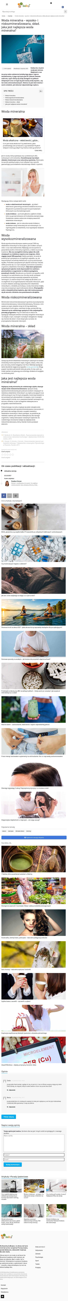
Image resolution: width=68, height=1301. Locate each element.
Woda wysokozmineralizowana (14, 98)
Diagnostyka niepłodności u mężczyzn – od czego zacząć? (20, 820)
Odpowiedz (12, 1090)
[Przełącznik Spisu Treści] (40, 91)
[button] (7, 4)
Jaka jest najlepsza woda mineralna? (16, 104)
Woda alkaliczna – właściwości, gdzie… (21, 140)
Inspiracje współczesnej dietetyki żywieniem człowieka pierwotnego (24, 1033)
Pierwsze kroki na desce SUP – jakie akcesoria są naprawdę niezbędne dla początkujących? (31, 627)
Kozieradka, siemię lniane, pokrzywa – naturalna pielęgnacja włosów (24, 938)
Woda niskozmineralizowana (14, 100)
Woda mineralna (10, 95)
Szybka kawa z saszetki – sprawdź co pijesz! (15, 1001)
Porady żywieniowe (19, 1176)
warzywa (10, 831)
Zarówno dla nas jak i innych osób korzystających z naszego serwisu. (33, 1132)
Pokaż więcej (9, 1117)
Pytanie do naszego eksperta (35, 837)
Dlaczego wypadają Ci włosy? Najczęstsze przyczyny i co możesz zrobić (25, 788)
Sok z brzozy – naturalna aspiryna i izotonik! (16, 969)
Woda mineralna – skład (12, 102)
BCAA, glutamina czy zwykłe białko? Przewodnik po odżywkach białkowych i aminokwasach (31, 532)
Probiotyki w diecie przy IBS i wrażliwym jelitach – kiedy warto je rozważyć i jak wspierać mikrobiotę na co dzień (30, 692)
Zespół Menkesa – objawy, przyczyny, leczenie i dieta (18, 1065)
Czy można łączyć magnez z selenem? (13, 564)
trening (28, 831)
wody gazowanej (32, 367)
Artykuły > (6, 1176)
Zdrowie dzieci (20, 831)
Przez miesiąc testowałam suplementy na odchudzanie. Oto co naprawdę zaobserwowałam (32, 756)
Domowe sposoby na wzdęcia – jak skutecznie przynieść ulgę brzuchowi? (25, 659)
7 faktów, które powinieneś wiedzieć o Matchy (16, 874)
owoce (4, 831)
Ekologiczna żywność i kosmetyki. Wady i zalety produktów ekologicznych (26, 906)
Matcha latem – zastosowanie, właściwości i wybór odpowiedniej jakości (25, 724)
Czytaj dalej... (39, 150)
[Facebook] (63, 7)
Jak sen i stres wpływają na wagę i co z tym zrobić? (18, 595)
